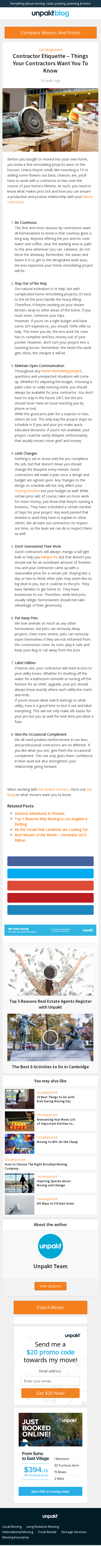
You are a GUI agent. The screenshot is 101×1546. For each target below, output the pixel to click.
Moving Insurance (15, 1537)
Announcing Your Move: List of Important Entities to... (56, 1121)
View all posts (50, 1286)
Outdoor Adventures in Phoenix (39, 813)
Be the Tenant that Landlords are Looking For (51, 829)
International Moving (17, 1532)
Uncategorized (50, 49)
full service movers (53, 789)
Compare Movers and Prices (50, 33)
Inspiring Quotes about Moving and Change (54, 1183)
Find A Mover (50, 1307)
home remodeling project (61, 371)
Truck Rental (47, 1532)
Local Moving (12, 1526)
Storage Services (74, 1532)
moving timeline (27, 490)
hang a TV (49, 557)
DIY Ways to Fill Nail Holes (55, 1203)
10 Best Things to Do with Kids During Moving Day (55, 1099)
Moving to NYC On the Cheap (57, 1142)
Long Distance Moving (42, 1526)
